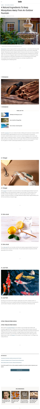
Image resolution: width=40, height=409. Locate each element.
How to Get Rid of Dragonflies (15, 120)
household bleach (11, 327)
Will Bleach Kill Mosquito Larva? (16, 114)
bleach (13, 335)
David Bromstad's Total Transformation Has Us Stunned (6, 401)
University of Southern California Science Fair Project (11, 358)
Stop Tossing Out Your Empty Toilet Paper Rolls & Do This (33, 401)
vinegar (4, 190)
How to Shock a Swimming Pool (16, 125)
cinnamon (7, 132)
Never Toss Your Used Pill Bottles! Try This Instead (15, 401)
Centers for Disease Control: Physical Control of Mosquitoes (12, 360)
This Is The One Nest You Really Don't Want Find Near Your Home (24, 401)
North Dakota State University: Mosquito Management (11, 362)
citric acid (5, 247)
